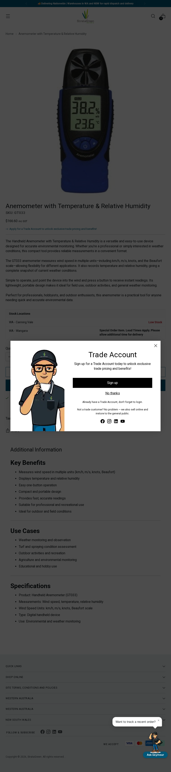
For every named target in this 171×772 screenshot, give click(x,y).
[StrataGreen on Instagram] (109, 422)
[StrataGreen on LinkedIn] (115, 422)
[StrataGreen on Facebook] (102, 422)
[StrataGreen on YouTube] (122, 422)
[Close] (155, 345)
